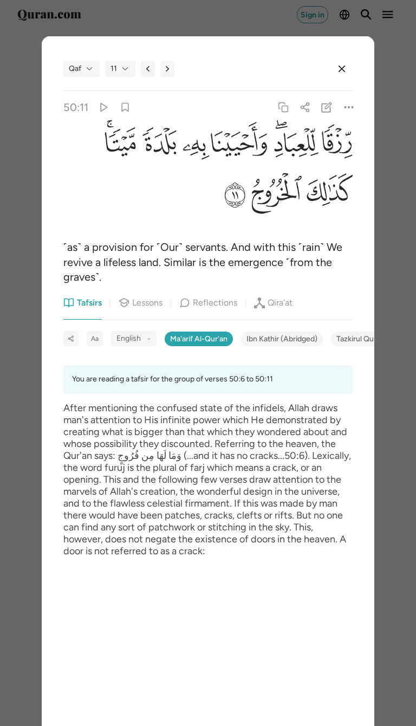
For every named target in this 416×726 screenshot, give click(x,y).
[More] (348, 107)
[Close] (342, 69)
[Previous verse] (148, 69)
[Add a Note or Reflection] (326, 107)
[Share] (305, 107)
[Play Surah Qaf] (103, 107)
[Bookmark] (124, 107)
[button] (335, 146)
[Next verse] (167, 69)
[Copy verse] (283, 107)
